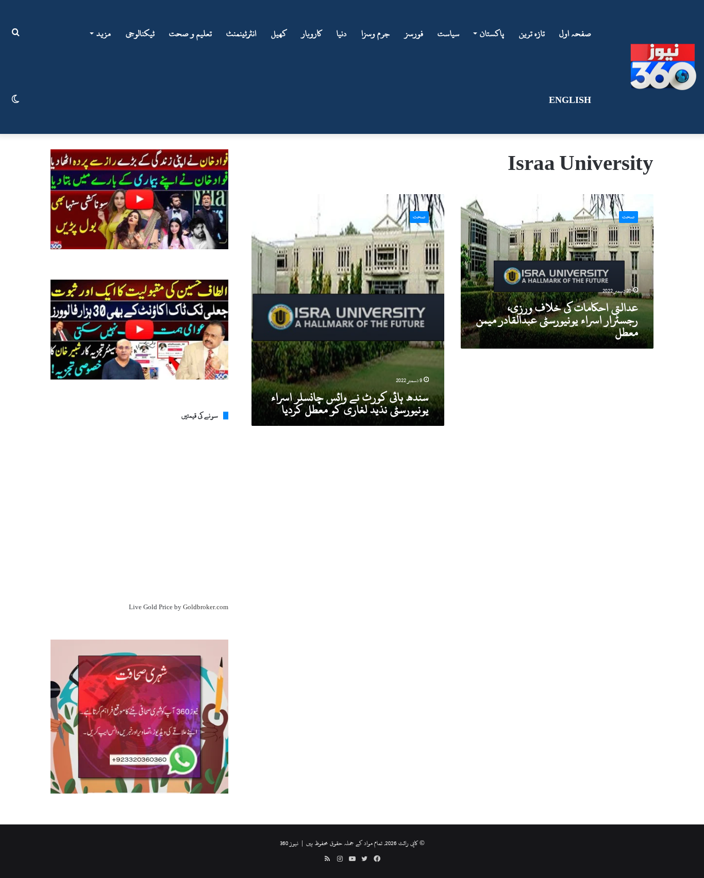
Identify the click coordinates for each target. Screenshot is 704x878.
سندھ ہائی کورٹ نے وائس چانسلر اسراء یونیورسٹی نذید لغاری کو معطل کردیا (350, 403)
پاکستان (492, 33)
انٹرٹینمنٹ (241, 33)
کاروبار (311, 33)
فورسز (414, 33)
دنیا (342, 33)
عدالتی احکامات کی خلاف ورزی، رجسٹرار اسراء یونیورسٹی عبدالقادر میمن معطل (557, 319)
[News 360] (663, 67)
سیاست (449, 33)
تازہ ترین (532, 33)
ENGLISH (570, 100)
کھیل (279, 33)
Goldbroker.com (205, 607)
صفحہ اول (575, 33)
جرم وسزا (375, 33)
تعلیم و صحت (190, 33)
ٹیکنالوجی (140, 33)
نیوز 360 (289, 843)
